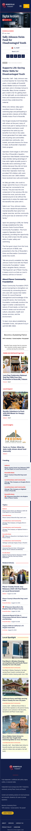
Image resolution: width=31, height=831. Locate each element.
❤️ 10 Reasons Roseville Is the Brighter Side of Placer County (16, 497)
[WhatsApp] (19, 56)
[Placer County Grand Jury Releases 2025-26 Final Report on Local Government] (15, 575)
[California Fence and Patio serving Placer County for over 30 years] (15, 687)
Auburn (5, 418)
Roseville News (8, 31)
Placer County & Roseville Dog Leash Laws (16, 475)
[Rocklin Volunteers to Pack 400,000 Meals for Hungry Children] (15, 400)
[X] (11, 56)
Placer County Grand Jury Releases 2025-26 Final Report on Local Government (17, 468)
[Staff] (12, 48)
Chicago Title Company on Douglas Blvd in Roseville (17, 482)
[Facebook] (8, 56)
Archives (4, 630)
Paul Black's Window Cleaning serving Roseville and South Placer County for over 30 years (15, 663)
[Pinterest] (15, 56)
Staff (17, 48)
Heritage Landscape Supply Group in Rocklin (14, 542)
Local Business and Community (15, 479)
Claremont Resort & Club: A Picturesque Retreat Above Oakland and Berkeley (13, 548)
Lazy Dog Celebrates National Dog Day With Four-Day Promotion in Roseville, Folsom (15, 377)
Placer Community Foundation (15, 62)
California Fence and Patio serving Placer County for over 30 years (14, 699)
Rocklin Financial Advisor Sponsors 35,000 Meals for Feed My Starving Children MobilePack (14, 556)
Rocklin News (6, 552)
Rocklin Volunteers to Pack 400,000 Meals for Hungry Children (13, 413)
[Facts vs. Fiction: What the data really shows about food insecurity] (15, 436)
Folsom (5, 382)
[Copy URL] (23, 56)
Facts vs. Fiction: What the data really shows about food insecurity (14, 449)
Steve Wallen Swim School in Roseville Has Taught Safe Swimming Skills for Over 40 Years (14, 738)
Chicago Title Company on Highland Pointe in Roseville (15, 490)
